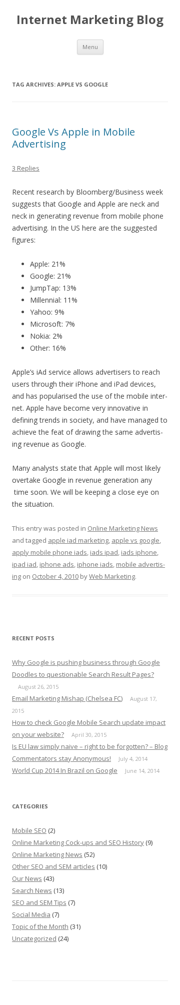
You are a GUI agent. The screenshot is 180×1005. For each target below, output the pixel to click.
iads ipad (104, 552)
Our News (27, 878)
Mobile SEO (29, 830)
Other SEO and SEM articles (53, 866)
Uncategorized (34, 938)
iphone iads (95, 564)
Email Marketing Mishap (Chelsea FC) (67, 698)
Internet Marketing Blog (90, 20)
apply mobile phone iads (49, 552)
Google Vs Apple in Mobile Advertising (73, 138)
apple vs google (136, 540)
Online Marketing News (123, 528)
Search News (32, 890)
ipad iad (24, 564)
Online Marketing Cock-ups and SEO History (78, 842)
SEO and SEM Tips (39, 902)
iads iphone (139, 552)
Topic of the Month (40, 926)
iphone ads (57, 564)
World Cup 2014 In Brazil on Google (65, 770)
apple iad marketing (78, 540)
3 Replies (26, 168)
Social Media (31, 914)
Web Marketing (112, 576)
